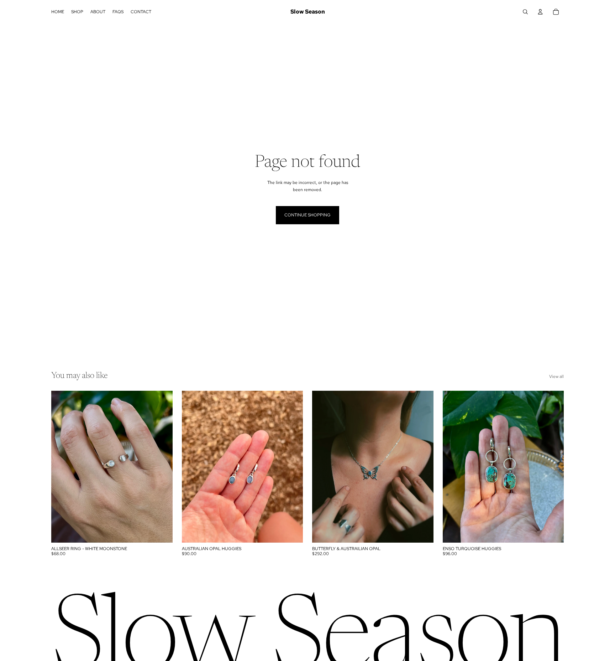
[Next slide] (162, 467)
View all (556, 376)
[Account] (540, 12)
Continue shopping (307, 215)
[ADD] (161, 531)
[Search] (525, 12)
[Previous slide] (62, 467)
